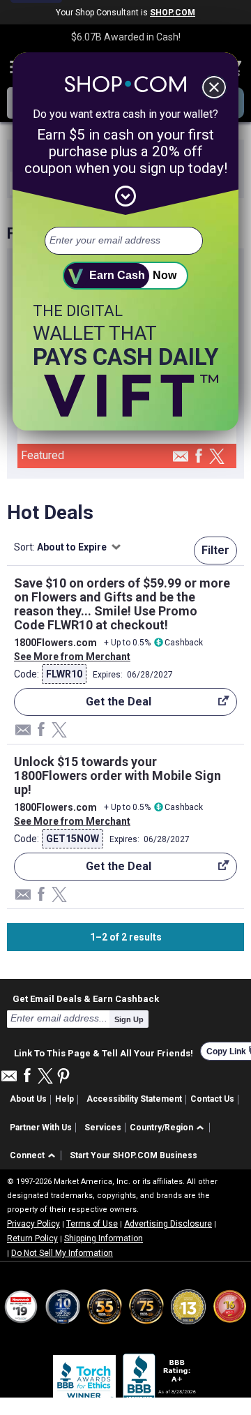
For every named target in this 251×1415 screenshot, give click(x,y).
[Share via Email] (180, 460)
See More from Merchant (72, 656)
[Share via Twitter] (217, 457)
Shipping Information (103, 1238)
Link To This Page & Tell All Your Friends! (103, 1051)
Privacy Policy (33, 1224)
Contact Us (212, 1099)
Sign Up (129, 1019)
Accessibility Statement (134, 1099)
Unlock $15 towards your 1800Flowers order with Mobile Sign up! (117, 775)
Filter (215, 550)
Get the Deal (82, 705)
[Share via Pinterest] (63, 1077)
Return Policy (32, 1238)
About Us (28, 1099)
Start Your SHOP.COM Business (133, 1155)
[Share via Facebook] (198, 457)
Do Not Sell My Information (62, 1253)
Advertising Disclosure (168, 1224)
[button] (169, 1128)
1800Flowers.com (55, 642)
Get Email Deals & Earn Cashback (86, 998)
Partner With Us (41, 1127)
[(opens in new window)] (160, 1380)
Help (64, 1099)
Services (102, 1127)
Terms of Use (92, 1224)
